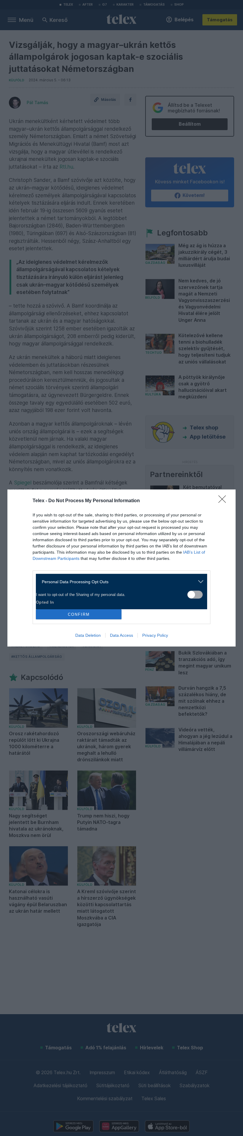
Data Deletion (88, 635)
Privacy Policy (155, 635)
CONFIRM (79, 614)
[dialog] (121, 568)
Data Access (121, 635)
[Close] (224, 501)
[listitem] (119, 581)
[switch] (195, 595)
